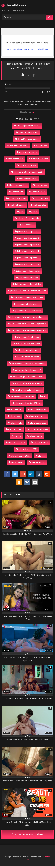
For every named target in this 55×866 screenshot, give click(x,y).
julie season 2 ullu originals (28, 304)
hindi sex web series (17, 198)
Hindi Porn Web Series (28, 139)
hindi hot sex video (39, 159)
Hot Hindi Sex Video (19, 145)
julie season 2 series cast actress (28, 297)
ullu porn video (14, 429)
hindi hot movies (15, 159)
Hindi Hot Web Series (28, 132)
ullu (43, 396)
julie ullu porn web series (28, 357)
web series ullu (38, 462)
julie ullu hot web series (28, 350)
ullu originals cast (38, 423)
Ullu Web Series (41, 442)
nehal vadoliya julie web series (28, 383)
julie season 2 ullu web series (28, 310)
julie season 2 (28, 225)
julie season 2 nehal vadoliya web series (28, 291)
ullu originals (16, 423)
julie (21, 211)
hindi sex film (17, 192)
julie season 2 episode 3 (28, 244)
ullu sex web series (16, 442)
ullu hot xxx (15, 416)
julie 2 (34, 211)
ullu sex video (36, 436)
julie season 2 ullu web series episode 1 (28, 317)
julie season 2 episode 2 (28, 238)
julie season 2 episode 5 (28, 258)
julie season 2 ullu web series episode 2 (28, 324)
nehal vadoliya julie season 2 (28, 370)
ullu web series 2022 (20, 456)
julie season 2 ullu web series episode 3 (28, 330)
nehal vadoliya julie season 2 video (28, 376)
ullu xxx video (17, 462)
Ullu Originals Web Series (28, 126)
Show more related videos (27, 834)
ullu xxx (41, 456)
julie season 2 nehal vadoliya (28, 284)
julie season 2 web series (28, 337)
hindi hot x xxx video (18, 185)
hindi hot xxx (41, 185)
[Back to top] (46, 857)
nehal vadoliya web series (22, 396)
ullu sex (17, 436)
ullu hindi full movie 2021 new (28, 403)
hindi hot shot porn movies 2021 (28, 172)
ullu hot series (15, 409)
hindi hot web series (28, 178)
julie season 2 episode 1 (28, 231)
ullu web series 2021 (28, 449)
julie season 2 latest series (28, 271)
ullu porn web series (39, 429)
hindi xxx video (39, 205)
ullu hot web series (38, 409)
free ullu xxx (41, 145)
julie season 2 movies (28, 277)
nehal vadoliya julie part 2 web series (28, 363)
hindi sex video (38, 192)
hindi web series (17, 205)
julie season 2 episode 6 (28, 264)
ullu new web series (37, 416)
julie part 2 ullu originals (28, 218)
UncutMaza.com (18, 5)
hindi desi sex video (28, 152)
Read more (26, 112)
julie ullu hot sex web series (28, 343)
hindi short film (41, 198)
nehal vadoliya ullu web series (28, 390)
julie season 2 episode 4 (28, 251)
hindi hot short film (28, 165)
